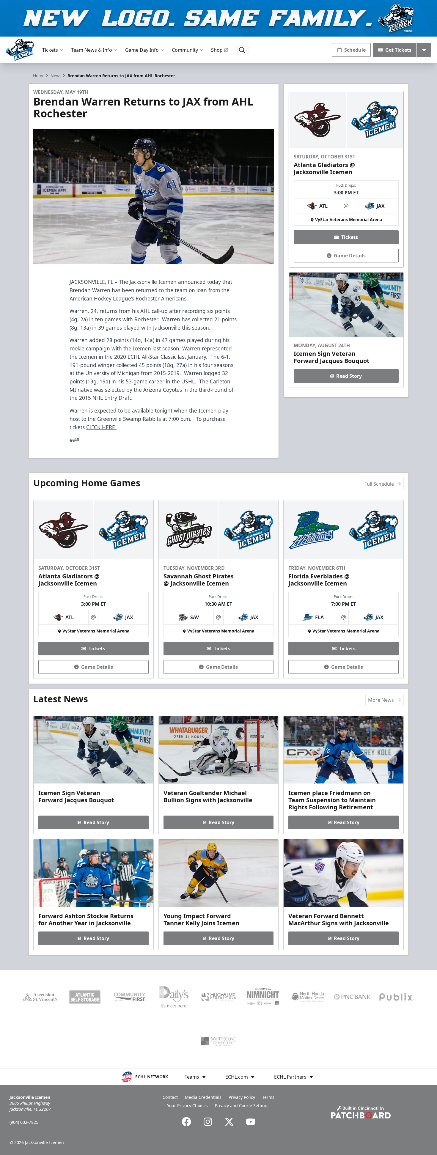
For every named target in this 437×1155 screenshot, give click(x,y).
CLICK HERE (101, 427)
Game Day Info (142, 50)
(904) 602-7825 (24, 1122)
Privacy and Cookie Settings (242, 1105)
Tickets (50, 50)
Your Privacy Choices (187, 1105)
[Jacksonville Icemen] (20, 50)
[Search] (242, 50)
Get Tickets (398, 50)
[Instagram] (207, 1121)
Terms (268, 1097)
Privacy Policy (242, 1097)
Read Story (349, 376)
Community (185, 50)
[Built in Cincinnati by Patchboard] (361, 1112)
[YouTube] (250, 1121)
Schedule (355, 50)
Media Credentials (203, 1097)
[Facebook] (186, 1121)
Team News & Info (91, 50)
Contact (170, 1097)
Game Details (350, 255)
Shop (217, 50)
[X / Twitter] (229, 1121)
